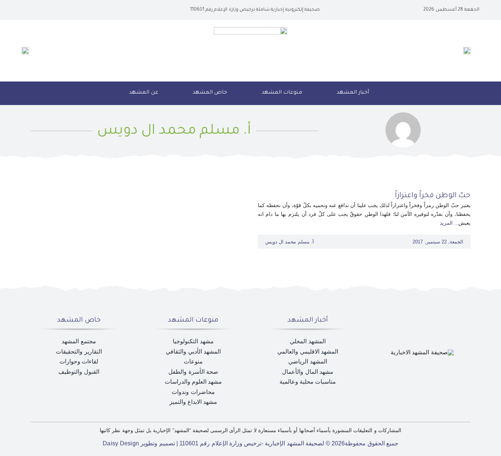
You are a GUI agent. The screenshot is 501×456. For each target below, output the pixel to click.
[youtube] (44, 10)
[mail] (32, 10)
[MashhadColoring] (250, 30)
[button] (103, 93)
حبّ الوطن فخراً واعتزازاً (433, 196)
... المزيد (449, 223)
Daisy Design (121, 443)
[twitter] (56, 10)
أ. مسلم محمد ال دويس (289, 242)
